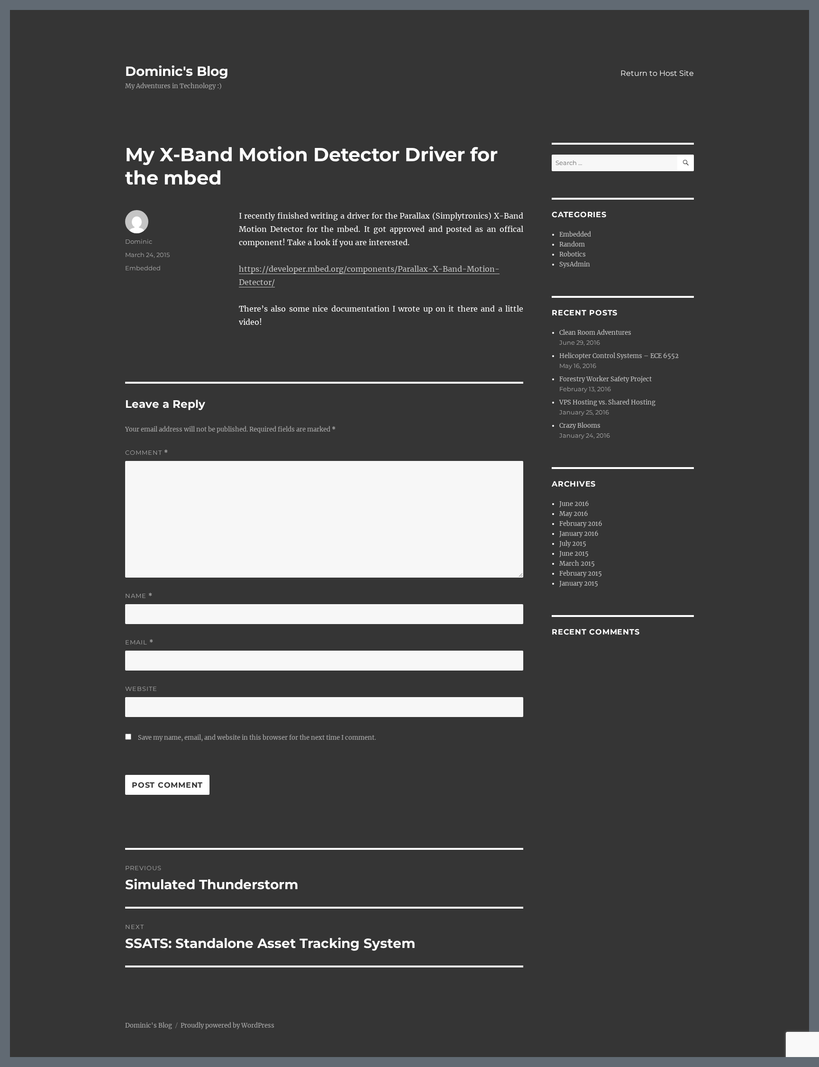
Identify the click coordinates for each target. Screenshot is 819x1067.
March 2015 (577, 564)
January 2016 (579, 534)
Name (139, 596)
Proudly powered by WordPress (227, 1025)
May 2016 (573, 514)
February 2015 (580, 574)
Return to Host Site (657, 73)
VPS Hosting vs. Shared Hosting (607, 402)
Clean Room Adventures (595, 333)
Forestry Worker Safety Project (605, 379)
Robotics (572, 254)
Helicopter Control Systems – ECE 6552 (619, 356)
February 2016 (580, 524)
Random (572, 244)
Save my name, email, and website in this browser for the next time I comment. (257, 738)
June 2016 (574, 504)
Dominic (138, 241)
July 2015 (572, 544)
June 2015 (574, 554)
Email (139, 642)
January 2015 (578, 583)
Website (141, 688)
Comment (146, 453)
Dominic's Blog (176, 71)
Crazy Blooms (580, 426)
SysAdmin (574, 264)
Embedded (143, 268)
